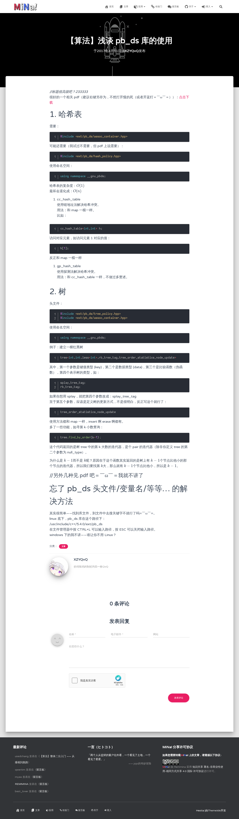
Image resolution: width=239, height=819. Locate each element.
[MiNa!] (25, 6)
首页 (111, 6)
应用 (140, 6)
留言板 (175, 6)
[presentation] (80, 186)
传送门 (158, 6)
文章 (126, 6)
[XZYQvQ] (58, 566)
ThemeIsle (214, 810)
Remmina (21, 784)
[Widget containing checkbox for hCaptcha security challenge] (97, 680)
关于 (191, 6)
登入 (208, 6)
